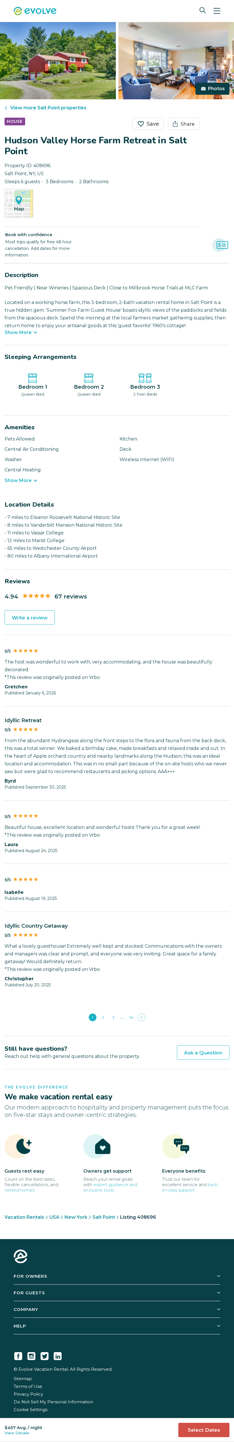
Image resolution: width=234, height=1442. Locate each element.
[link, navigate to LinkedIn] (57, 1355)
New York (75, 1217)
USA (54, 1217)
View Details (17, 1433)
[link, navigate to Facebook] (18, 1355)
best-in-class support (190, 1187)
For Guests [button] (29, 1292)
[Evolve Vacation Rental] (35, 12)
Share (188, 124)
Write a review (30, 618)
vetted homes (20, 1190)
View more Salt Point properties (48, 107)
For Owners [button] (30, 1276)
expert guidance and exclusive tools (110, 1187)
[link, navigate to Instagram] (31, 1355)
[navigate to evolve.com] (20, 1257)
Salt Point (103, 1217)
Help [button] (20, 1326)
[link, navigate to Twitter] (44, 1355)
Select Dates (204, 1430)
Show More (18, 332)
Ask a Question (203, 1053)
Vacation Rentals (24, 1217)
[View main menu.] (216, 11)
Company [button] (26, 1309)
